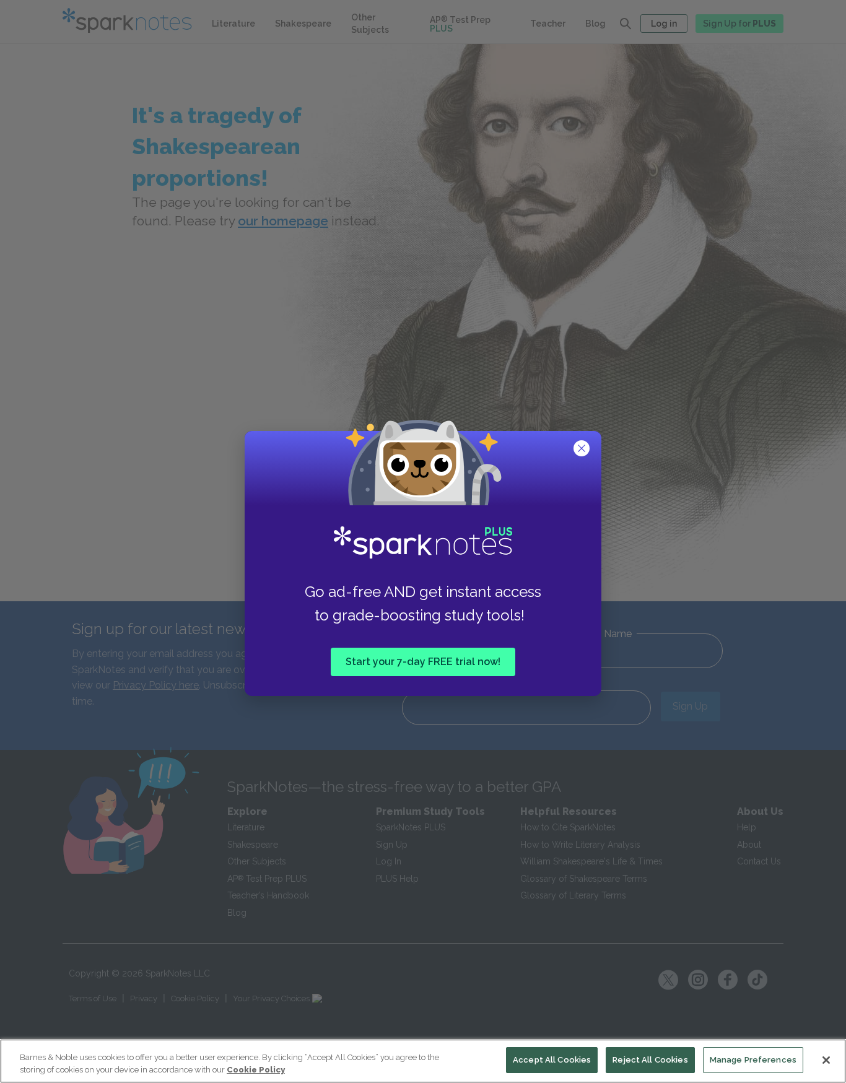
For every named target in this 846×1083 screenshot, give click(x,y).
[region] (423, 1061)
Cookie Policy (256, 1069)
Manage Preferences (753, 1059)
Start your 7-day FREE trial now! (423, 661)
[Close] (826, 1060)
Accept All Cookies (552, 1059)
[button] (583, 449)
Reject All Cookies (650, 1059)
